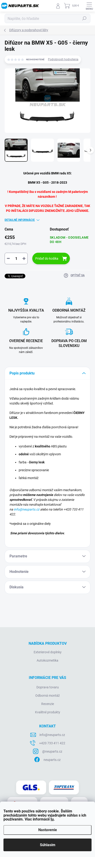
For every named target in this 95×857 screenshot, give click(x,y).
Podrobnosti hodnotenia (63, 59)
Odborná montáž (47, 695)
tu (52, 819)
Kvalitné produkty (47, 712)
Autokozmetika (47, 660)
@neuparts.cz (52, 751)
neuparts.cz (52, 760)
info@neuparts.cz (26, 509)
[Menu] (89, 6)
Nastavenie (47, 830)
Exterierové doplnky (48, 652)
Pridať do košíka (46, 258)
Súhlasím (47, 845)
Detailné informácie (20, 220)
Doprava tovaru (47, 687)
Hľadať (84, 18)
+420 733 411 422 (52, 743)
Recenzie (47, 704)
